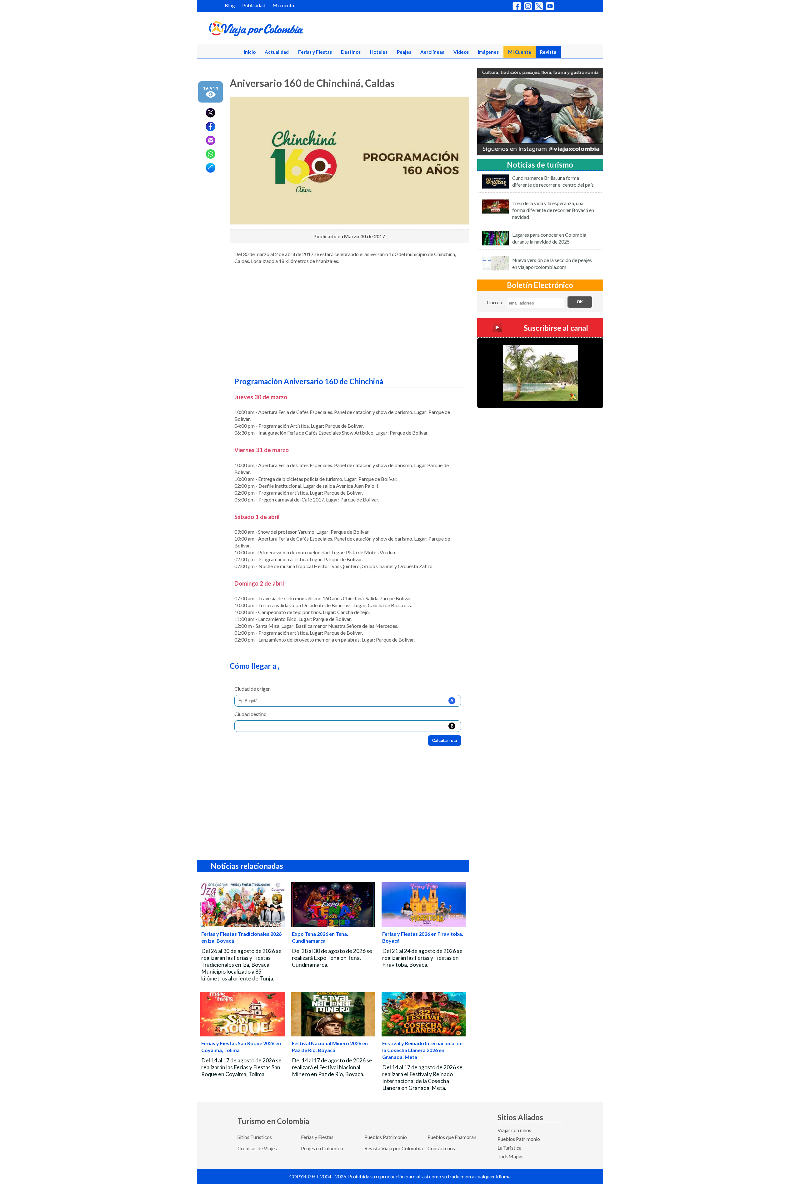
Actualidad (277, 52)
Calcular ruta (444, 740)
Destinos (351, 52)
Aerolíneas (432, 52)
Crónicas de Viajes (257, 1148)
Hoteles (379, 52)
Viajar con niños (514, 1130)
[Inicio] (286, 30)
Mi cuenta (283, 5)
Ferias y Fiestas (315, 52)
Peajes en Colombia (322, 1148)
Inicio (250, 52)
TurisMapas (510, 1156)
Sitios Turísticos (255, 1137)
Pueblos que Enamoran (452, 1137)
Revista (548, 52)
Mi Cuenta (519, 52)
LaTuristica (510, 1148)
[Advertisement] (349, 318)
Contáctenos (441, 1148)
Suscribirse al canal (556, 327)
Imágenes (488, 52)
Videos (461, 52)
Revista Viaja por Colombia (393, 1148)
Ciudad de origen (252, 689)
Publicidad (253, 5)
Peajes (404, 52)
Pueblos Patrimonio (385, 1137)
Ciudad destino (250, 714)
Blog (230, 5)
